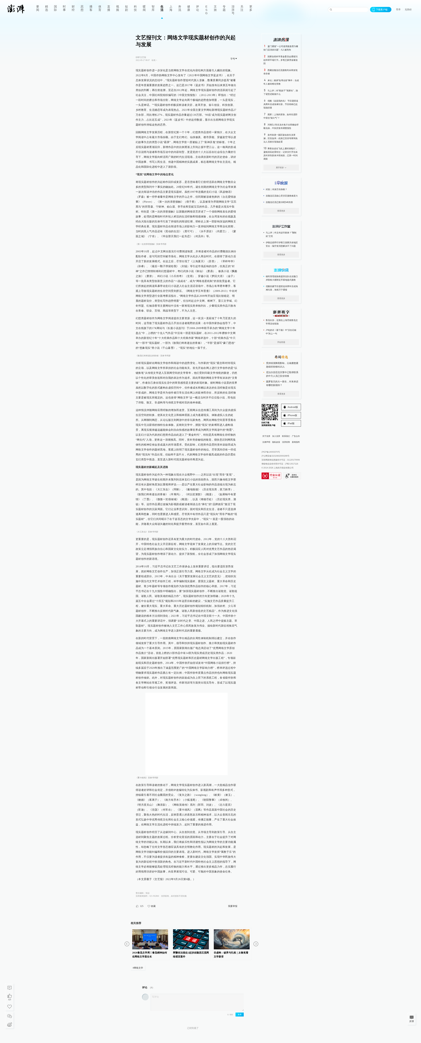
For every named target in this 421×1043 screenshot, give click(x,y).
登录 (398, 9)
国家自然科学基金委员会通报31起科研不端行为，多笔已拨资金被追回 (280, 60)
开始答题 (281, 342)
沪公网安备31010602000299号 (275, 456)
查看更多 (281, 211)
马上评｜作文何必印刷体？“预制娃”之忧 (281, 234)
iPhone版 (292, 415)
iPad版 (291, 423)
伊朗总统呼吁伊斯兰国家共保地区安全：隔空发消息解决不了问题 (282, 244)
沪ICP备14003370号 (270, 452)
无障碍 (408, 9)
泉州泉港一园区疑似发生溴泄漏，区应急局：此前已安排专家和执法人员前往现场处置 (280, 138)
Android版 (293, 407)
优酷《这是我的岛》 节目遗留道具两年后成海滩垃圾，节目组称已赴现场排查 (280, 104)
